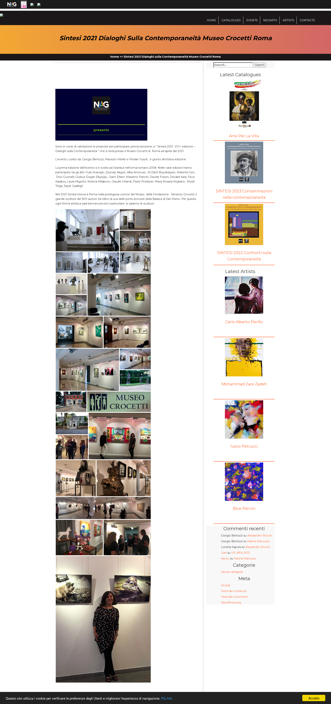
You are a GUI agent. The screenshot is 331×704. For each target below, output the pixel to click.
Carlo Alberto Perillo (244, 322)
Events (252, 20)
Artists (288, 20)
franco (225, 558)
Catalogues (231, 20)
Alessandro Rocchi (259, 535)
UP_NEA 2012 (240, 552)
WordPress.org (231, 602)
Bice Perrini (244, 508)
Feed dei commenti (234, 597)
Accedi (225, 585)
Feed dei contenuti (234, 591)
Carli (224, 552)
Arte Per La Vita (244, 136)
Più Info (166, 698)
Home (211, 20)
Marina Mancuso (258, 541)
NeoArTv (270, 20)
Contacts (307, 20)
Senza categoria (232, 572)
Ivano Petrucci (244, 446)
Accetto (313, 698)
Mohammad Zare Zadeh (244, 384)
